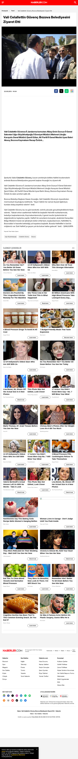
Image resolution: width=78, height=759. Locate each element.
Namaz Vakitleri (44, 664)
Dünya (4, 679)
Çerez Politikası (62, 667)
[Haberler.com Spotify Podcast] (29, 696)
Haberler (5, 658)
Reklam (56, 650)
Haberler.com (43, 658)
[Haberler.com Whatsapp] (25, 696)
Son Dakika (6, 670)
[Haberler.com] (12, 651)
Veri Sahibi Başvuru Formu (65, 673)
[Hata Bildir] (35, 717)
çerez (3, 751)
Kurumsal (60, 658)
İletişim (62, 650)
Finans (23, 667)
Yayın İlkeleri (74, 650)
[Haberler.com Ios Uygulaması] (44, 696)
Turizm (23, 670)
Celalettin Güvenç (24, 236)
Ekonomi (5, 661)
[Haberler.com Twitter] (12, 696)
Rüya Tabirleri (43, 673)
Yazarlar (23, 673)
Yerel (12, 11)
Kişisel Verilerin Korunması (65, 670)
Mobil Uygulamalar (63, 679)
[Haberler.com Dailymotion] (25, 700)
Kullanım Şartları (62, 661)
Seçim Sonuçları (44, 667)
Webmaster (60, 676)
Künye (68, 650)
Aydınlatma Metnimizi (18, 755)
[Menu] (3, 2)
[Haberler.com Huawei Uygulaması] (64, 696)
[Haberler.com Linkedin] (21, 696)
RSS (58, 682)
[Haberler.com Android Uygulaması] (54, 696)
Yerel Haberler (25, 676)
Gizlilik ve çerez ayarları (24, 717)
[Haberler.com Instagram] (16, 696)
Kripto (4, 673)
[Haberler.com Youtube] (12, 700)
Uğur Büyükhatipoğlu (11, 236)
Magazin (5, 667)
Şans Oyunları (43, 670)
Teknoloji (23, 664)
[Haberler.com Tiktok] (16, 700)
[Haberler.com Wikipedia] (8, 700)
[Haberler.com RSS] (4, 700)
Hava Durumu (43, 661)
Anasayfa (5, 11)
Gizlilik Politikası (62, 664)
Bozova (33, 236)
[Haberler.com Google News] (4, 696)
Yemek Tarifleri (43, 676)
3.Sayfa (4, 676)
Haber (32, 713)
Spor (3, 664)
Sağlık (22, 661)
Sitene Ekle (60, 685)
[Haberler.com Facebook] (8, 696)
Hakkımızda (49, 650)
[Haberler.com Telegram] (21, 700)
